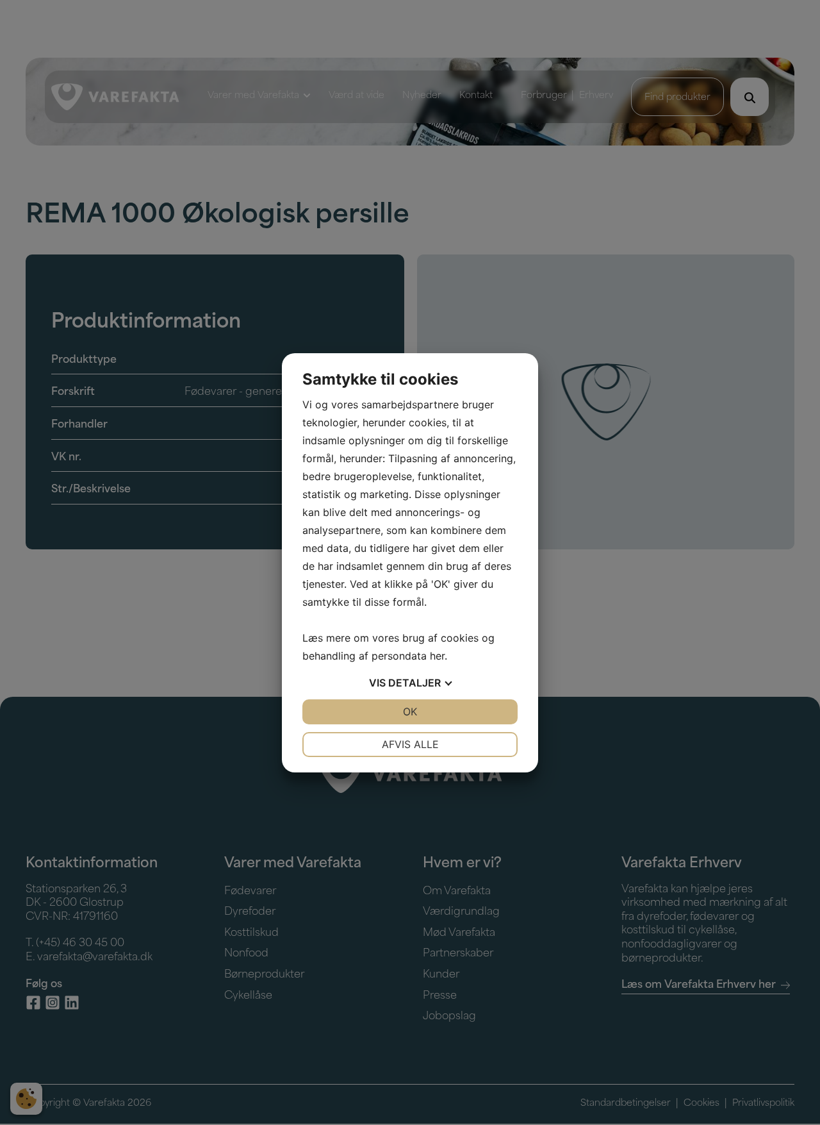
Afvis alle (410, 744)
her (437, 655)
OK (410, 711)
